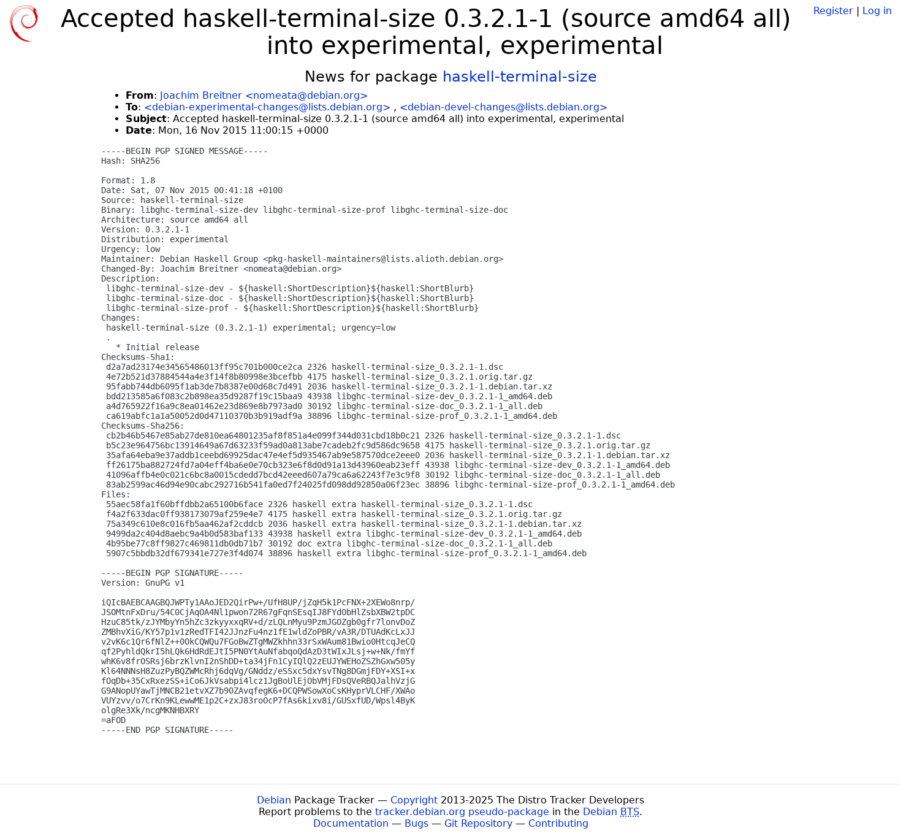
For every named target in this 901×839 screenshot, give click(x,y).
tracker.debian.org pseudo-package (462, 812)
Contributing (558, 823)
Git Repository (478, 823)
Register (833, 11)
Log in (877, 11)
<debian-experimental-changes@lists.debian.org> (267, 107)
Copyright (414, 800)
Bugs (416, 823)
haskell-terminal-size (520, 76)
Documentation (351, 823)
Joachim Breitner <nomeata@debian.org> (264, 95)
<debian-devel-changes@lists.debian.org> (503, 107)
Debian (274, 800)
